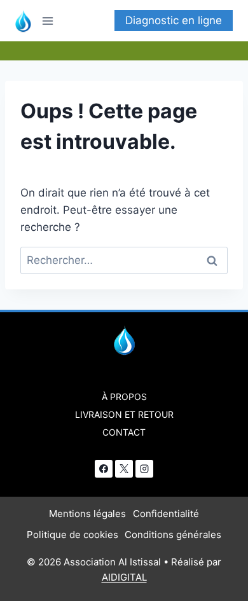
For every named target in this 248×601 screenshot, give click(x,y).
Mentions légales (87, 514)
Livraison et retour (124, 414)
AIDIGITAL (124, 577)
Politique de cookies (72, 534)
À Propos (124, 396)
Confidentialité (166, 514)
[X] (124, 469)
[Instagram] (144, 469)
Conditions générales (173, 534)
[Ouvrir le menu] (52, 21)
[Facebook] (104, 469)
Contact (124, 432)
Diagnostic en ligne (173, 20)
